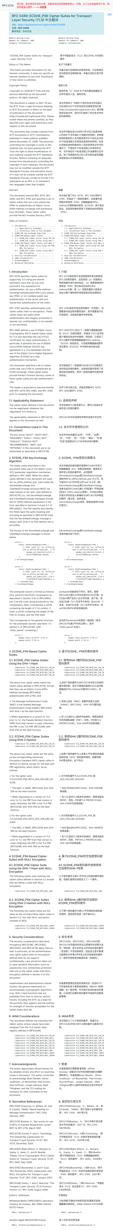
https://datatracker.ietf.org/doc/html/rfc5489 (41, 24)
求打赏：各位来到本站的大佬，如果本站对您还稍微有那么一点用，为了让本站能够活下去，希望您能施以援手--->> (63, 5)
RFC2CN (8, 5)
